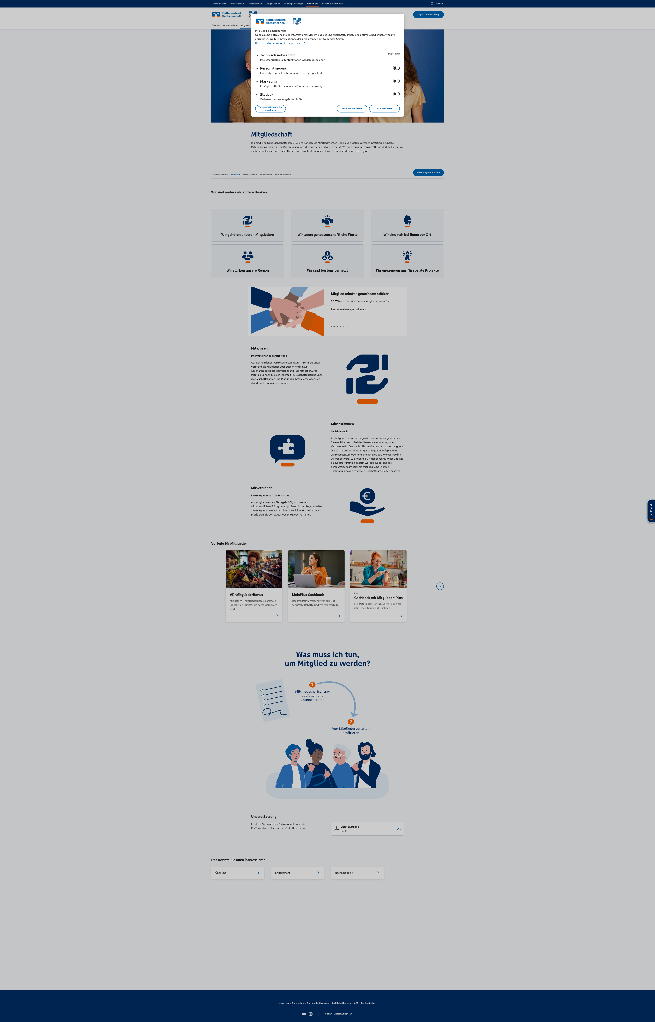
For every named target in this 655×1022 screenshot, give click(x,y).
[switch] (396, 68)
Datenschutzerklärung (268, 43)
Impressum (295, 43)
